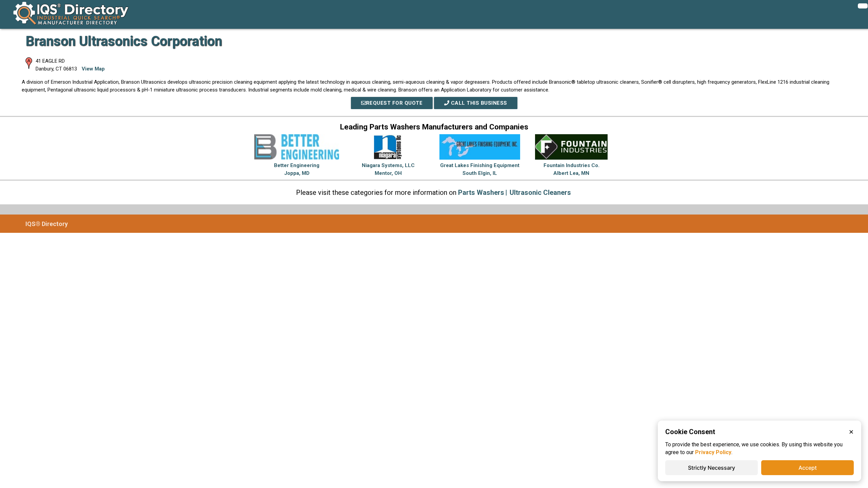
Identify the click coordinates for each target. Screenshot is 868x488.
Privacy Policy (713, 452)
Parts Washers (481, 192)
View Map (93, 69)
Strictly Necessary (711, 467)
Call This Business (478, 103)
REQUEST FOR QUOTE (394, 103)
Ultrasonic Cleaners (540, 192)
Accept (807, 467)
